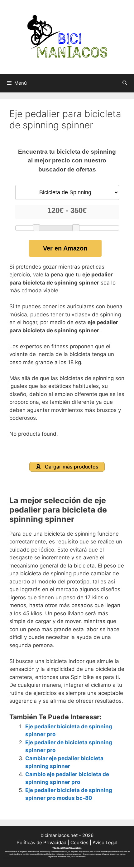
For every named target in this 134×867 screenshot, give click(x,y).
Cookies (79, 842)
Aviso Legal (105, 842)
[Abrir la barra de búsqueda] (125, 83)
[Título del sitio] (67, 36)
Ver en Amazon (65, 248)
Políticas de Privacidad (41, 842)
